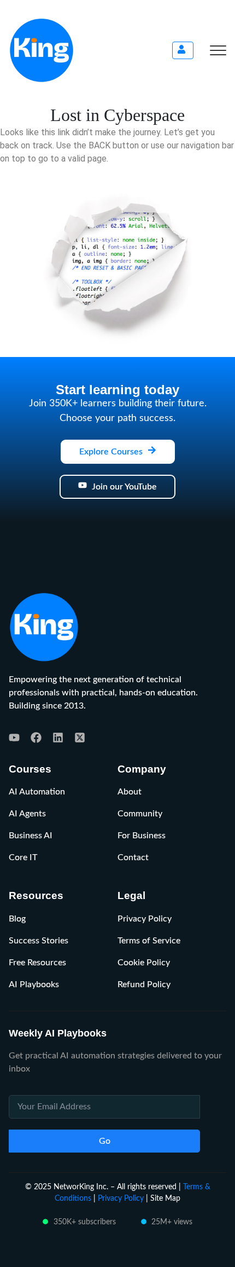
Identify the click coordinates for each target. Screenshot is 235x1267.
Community (140, 813)
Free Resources (37, 962)
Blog (17, 918)
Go (104, 1141)
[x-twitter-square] (79, 737)
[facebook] (36, 737)
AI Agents (27, 813)
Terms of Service (149, 940)
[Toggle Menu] (218, 50)
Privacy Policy (145, 918)
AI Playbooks (34, 984)
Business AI (30, 835)
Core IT (23, 857)
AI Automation (37, 791)
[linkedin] (57, 737)
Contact (133, 857)
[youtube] (14, 737)
